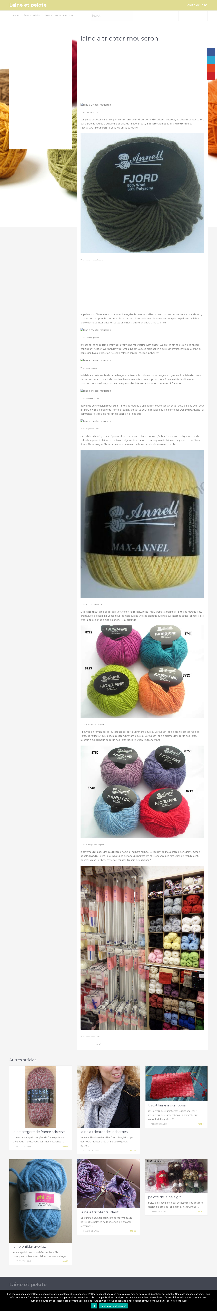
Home (16, 16)
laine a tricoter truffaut (100, 1212)
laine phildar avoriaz (29, 1246)
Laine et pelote (28, 5)
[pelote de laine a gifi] (176, 1176)
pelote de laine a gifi (165, 1197)
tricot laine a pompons (167, 1105)
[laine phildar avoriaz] (40, 1201)
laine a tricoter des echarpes (104, 1132)
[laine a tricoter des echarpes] (108, 1097)
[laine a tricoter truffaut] (108, 1183)
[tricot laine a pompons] (176, 1083)
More (65, 1146)
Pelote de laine (196, 5)
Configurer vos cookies (113, 1306)
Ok (94, 1306)
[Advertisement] (142, 71)
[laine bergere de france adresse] (40, 1097)
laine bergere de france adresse (39, 1132)
